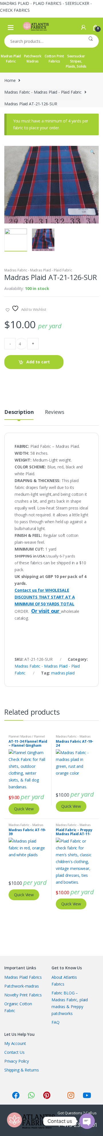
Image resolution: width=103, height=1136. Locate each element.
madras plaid (62, 673)
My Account (15, 1043)
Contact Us (14, 1052)
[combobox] (43, 41)
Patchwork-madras (21, 986)
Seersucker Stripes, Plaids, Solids (76, 61)
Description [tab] (18, 412)
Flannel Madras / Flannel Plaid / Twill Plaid (27, 738)
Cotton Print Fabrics (54, 59)
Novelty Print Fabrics (23, 995)
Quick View (24, 808)
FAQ (56, 1022)
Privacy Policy (16, 1061)
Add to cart (38, 361)
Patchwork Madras (32, 59)
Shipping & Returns (21, 1070)
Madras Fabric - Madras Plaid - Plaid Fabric (43, 92)
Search (90, 41)
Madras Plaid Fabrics (23, 977)
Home (9, 80)
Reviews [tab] (54, 412)
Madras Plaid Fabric (11, 59)
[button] (92, 152)
